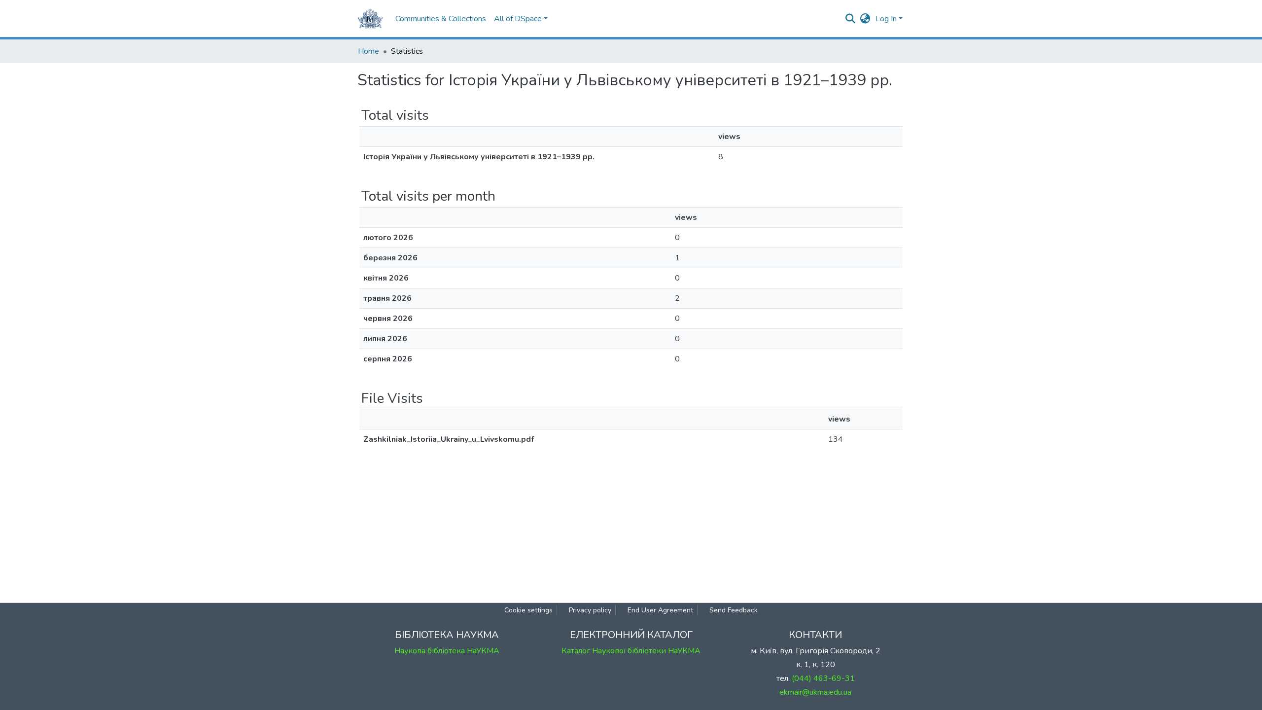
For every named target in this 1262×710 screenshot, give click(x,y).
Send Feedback (733, 610)
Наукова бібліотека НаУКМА (446, 650)
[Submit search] (850, 18)
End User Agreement (660, 610)
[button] (865, 19)
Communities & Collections (440, 18)
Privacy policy (590, 610)
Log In (886, 18)
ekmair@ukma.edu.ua (815, 692)
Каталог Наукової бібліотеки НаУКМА (631, 650)
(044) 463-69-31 (823, 678)
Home (368, 51)
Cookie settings (528, 610)
